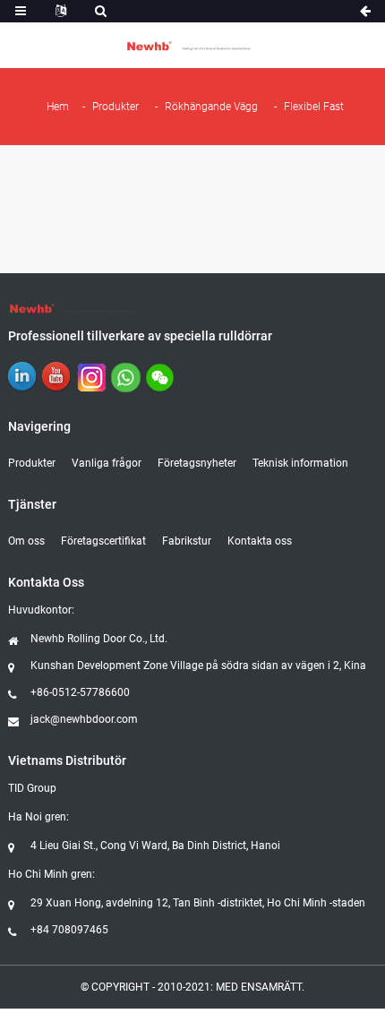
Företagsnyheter (197, 463)
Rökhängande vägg (211, 106)
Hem (58, 106)
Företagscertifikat (103, 541)
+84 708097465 (69, 929)
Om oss (26, 541)
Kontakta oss (259, 541)
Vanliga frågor (106, 463)
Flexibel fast (314, 106)
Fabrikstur (186, 541)
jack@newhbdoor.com (84, 719)
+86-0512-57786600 (80, 692)
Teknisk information (300, 463)
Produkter (115, 106)
